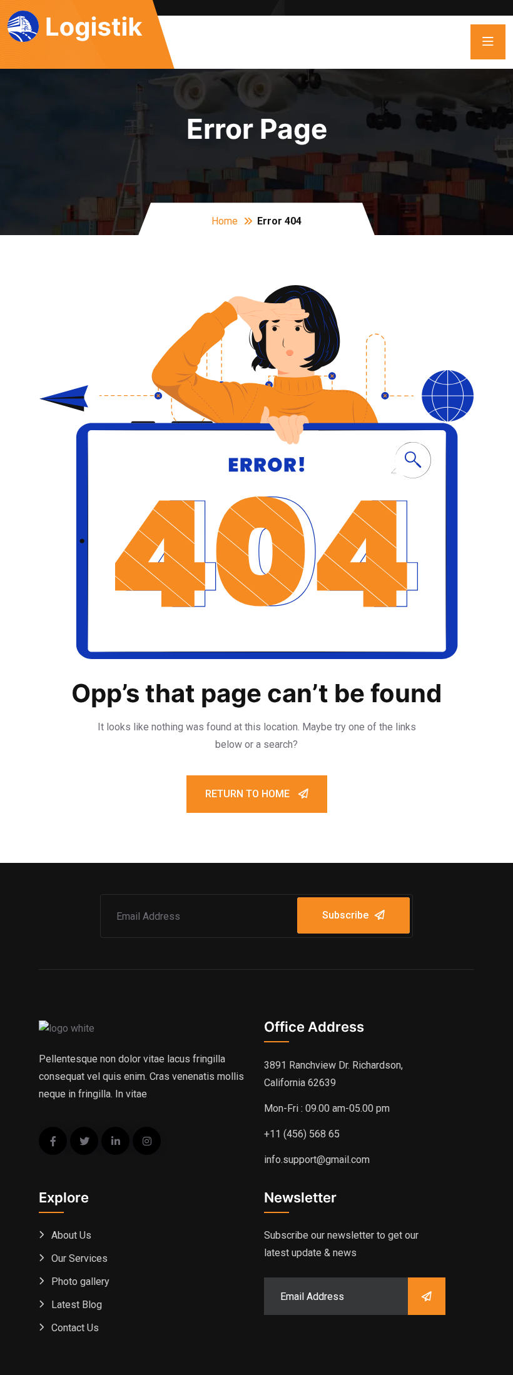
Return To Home (248, 794)
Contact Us (75, 1328)
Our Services (79, 1258)
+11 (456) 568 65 (302, 1134)
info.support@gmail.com (317, 1160)
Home (224, 221)
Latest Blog (76, 1305)
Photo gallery (80, 1281)
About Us (71, 1235)
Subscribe (345, 915)
